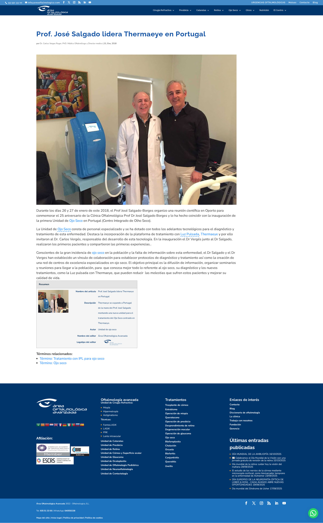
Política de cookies (94, 517)
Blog (315, 3)
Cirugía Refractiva (162, 10)
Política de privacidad (73, 517)
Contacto (305, 3)
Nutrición (264, 10)
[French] (60, 424)
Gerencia (234, 428)
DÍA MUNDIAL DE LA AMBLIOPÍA (250, 454)
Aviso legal (56, 517)
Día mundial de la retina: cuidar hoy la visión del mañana (257, 465)
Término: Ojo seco (53, 363)
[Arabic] (38, 424)
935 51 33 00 (46, 510)
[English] (56, 424)
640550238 (70, 510)
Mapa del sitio (43, 517)
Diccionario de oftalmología (245, 412)
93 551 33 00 (15, 3)
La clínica (235, 416)
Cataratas (201, 10)
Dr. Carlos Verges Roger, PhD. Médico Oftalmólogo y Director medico (71, 43)
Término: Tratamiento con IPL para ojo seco (72, 358)
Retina (217, 10)
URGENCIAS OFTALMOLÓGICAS (268, 3)
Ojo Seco (233, 10)
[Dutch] (51, 424)
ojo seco (98, 252)
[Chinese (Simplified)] (47, 424)
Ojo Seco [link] (64, 229)
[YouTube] (90, 2)
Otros (249, 10)
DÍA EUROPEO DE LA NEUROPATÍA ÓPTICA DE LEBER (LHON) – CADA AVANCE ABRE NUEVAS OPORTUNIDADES (258, 482)
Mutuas (292, 3)
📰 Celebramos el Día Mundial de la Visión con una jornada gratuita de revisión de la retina (258, 459)
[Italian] (69, 424)
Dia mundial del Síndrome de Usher (250, 488)
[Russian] (78, 424)
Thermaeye (209, 234)
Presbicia (183, 10)
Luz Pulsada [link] (190, 234)
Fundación (235, 424)
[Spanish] (82, 424)
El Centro (278, 10)
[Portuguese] (73, 424)
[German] (65, 424)
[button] (313, 513)
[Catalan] (43, 424)
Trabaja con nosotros (241, 420)
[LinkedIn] (84, 2)
